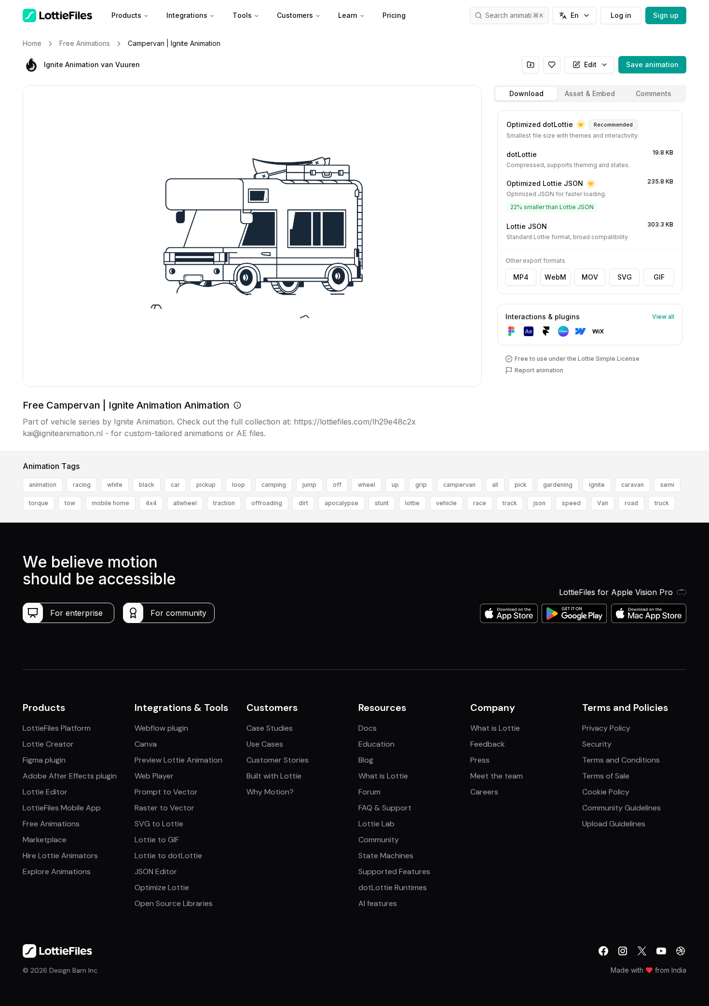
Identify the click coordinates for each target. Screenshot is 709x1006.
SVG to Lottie (159, 824)
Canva (146, 744)
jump (309, 484)
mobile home (110, 503)
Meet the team (496, 776)
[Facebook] (603, 951)
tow (70, 503)
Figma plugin (44, 760)
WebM (555, 277)
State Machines (385, 855)
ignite (597, 484)
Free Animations (51, 824)
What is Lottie (383, 776)
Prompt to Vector (166, 792)
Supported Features (394, 871)
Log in (621, 15)
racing (82, 484)
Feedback (487, 744)
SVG (624, 277)
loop (238, 484)
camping (273, 484)
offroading (266, 503)
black (146, 484)
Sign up (666, 15)
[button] (31, 64)
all (495, 484)
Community (378, 840)
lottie (412, 503)
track (510, 503)
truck (661, 503)
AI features (377, 903)
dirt (303, 503)
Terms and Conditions (621, 760)
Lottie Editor (45, 792)
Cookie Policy (605, 792)
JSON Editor (156, 871)
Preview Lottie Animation (178, 760)
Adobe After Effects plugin (70, 776)
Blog (365, 760)
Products (126, 15)
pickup (206, 484)
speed (571, 503)
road (631, 503)
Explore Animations (57, 871)
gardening (558, 484)
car (175, 484)
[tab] (526, 93)
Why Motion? (270, 792)
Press (480, 760)
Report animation (539, 370)
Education (376, 744)
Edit (590, 64)
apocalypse (341, 503)
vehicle (446, 503)
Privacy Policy (606, 728)
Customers (295, 15)
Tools (242, 15)
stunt (382, 503)
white (115, 484)
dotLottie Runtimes (392, 887)
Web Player (154, 776)
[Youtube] (661, 951)
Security (597, 744)
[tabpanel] (589, 278)
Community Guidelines (621, 808)
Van (602, 503)
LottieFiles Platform (57, 728)
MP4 (521, 277)
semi (667, 484)
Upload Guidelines (613, 824)
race (479, 503)
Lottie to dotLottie (168, 855)
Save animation (652, 64)
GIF (659, 277)
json (539, 503)
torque (38, 503)
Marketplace (45, 840)
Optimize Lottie (162, 887)
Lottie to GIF (157, 840)
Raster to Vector (164, 808)
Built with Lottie (273, 776)
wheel (366, 484)
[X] (642, 951)
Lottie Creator (48, 744)
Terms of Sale (605, 776)
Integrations (186, 15)
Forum (369, 792)
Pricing (394, 15)
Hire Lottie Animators (60, 855)
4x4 (151, 503)
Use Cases (264, 744)
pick (521, 484)
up (395, 484)
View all (663, 316)
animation (42, 484)
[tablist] (589, 93)
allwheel (185, 503)
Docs (367, 728)
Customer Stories (277, 760)
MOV (590, 277)
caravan (632, 484)
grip (421, 484)
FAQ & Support (384, 808)
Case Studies (269, 728)
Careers (484, 792)
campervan (459, 484)
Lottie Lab (376, 824)
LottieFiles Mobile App (62, 808)
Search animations (514, 15)
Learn (347, 15)
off (337, 484)
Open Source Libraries (174, 903)
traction (224, 503)
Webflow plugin (161, 728)
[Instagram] (622, 951)
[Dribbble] (680, 951)
